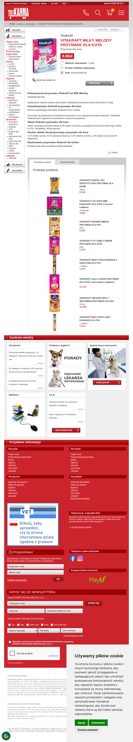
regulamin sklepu (39, 3)
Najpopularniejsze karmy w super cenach (17, 46)
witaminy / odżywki (13, 101)
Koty (22, 625)
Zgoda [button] (81, 722)
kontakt (54, 3)
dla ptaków (17, 170)
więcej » (49, 644)
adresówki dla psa (15, 684)
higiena (11, 462)
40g (95, 244)
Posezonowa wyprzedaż (19, 457)
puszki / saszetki (12, 67)
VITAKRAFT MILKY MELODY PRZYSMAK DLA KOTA (60, 24)
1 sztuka (98, 263)
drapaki (12, 127)
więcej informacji (63, 430)
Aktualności (15, 345)
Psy (13, 625)
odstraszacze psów (58, 681)
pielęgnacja (14, 86)
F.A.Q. (52, 395)
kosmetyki (13, 83)
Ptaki (46, 625)
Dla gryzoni (20, 731)
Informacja (94, 83)
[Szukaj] (97, 13)
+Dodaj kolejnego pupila (73, 636)
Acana (40, 707)
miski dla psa (51, 686)
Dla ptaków (50, 731)
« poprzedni (102, 29)
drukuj (114, 152)
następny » (115, 29)
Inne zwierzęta (60, 625)
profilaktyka (14, 112)
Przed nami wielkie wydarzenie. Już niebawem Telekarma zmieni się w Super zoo (26, 355)
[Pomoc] (85, 13)
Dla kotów (30, 731)
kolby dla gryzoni (16, 485)
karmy (11, 460)
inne (11, 129)
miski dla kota (15, 141)
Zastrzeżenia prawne (82, 527)
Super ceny (13, 454)
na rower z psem (65, 686)
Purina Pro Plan (35, 712)
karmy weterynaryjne (15, 74)
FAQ (64, 3)
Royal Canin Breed (61, 712)
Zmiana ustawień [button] (88, 729)
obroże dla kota (14, 144)
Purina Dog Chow (20, 712)
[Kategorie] (120, 13)
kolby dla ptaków (78, 485)
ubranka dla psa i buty (28, 688)
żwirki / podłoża (12, 89)
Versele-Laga (13, 714)
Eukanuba (12, 710)
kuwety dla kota (14, 132)
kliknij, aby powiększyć (46, 80)
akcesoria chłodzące (32, 684)
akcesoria (12, 468)
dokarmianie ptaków (80, 499)
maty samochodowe (36, 686)
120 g (96, 301)
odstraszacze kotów (15, 94)
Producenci (61, 731)
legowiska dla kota (15, 137)
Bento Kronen (64, 707)
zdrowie (12, 465)
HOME (12, 24)
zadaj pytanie (102, 382)
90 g (94, 225)
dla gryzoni (17, 164)
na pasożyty (14, 105)
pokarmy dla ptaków (80, 482)
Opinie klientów (67, 162)
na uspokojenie (14, 108)
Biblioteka (14, 395)
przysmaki (30, 24)
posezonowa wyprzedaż (15, 57)
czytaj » (40, 363)
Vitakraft (66, 35)
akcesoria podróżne (13, 123)
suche (11, 64)
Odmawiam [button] (98, 722)
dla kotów (16, 36)
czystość (13, 81)
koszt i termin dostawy (16, 3)
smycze (12, 148)
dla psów (16, 30)
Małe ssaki (34, 625)
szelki (11, 151)
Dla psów (40, 731)
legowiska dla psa (19, 686)
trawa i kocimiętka (14, 115)
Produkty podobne (42, 162)
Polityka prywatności (17, 580)
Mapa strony (56, 728)
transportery (14, 153)
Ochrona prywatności (40, 728)
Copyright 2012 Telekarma (19, 728)
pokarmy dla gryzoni (17, 482)
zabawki (12, 158)
